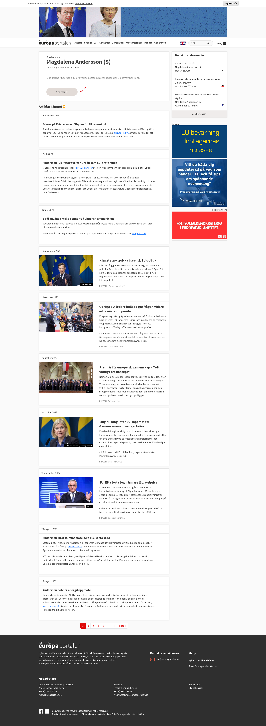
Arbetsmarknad (134, 42)
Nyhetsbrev (194, 660)
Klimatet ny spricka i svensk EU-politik (127, 260)
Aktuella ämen (207, 660)
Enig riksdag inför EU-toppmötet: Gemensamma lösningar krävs (124, 424)
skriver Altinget (51, 606)
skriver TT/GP (75, 546)
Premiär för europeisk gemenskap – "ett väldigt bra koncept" (129, 369)
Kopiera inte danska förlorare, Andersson (197, 78)
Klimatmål (104, 42)
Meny (219, 43)
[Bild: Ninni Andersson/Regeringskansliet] (66, 431)
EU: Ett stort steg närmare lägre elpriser (129, 482)
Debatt (148, 42)
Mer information (84, 3)
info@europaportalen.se (167, 659)
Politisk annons (219, 209)
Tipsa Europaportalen (199, 666)
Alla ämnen (160, 42)
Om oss (213, 666)
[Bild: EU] (66, 316)
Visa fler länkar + (199, 113)
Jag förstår (230, 3)
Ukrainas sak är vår (185, 63)
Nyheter (78, 42)
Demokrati (118, 42)
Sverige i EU (90, 42)
